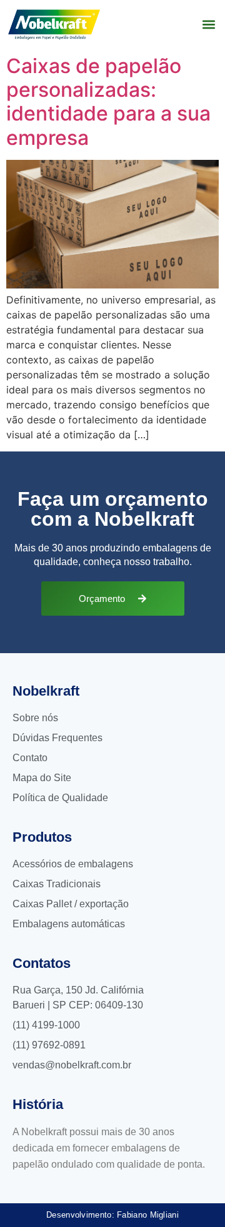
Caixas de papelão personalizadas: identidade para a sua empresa (108, 102)
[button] (208, 24)
